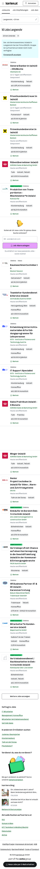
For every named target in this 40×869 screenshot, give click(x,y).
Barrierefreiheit (18, 849)
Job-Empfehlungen (20, 10)
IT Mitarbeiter (7, 712)
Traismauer (15, 603)
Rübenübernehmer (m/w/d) (24, 162)
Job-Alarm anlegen (21, 245)
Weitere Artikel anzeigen (12, 809)
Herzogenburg (17, 306)
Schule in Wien (7, 823)
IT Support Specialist (21, 370)
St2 (3, 820)
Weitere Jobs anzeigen (20, 696)
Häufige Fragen (8, 844)
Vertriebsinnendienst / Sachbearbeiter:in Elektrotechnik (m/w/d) (23, 661)
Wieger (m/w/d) (17, 453)
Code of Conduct (32, 849)
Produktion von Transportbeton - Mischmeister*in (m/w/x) (23, 192)
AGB (35, 844)
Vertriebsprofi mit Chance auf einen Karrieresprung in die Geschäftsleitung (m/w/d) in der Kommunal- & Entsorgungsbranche (24, 554)
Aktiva (4, 835)
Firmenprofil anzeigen (12, 55)
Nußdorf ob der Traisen (20, 637)
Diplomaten (6, 831)
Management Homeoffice (12, 715)
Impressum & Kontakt (24, 844)
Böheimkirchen (17, 527)
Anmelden (32, 3)
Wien (25, 306)
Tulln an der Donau (18, 498)
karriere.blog (8, 785)
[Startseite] (12, 3)
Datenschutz (5, 849)
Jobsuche (6, 10)
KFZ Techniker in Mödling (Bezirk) (15, 827)
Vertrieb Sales (7, 723)
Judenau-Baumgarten (11, 734)
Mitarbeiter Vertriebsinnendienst (15, 719)
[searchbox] (20, 19)
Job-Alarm (35, 10)
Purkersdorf (16, 115)
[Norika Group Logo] (20, 859)
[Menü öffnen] (3, 3)
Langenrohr (16, 30)
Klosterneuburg (17, 81)
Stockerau (15, 570)
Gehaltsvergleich (16, 780)
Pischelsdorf (7, 746)
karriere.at (26, 815)
